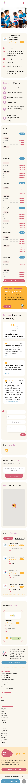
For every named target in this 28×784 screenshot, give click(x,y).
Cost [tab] (21, 30)
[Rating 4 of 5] (19, 422)
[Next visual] (24, 17)
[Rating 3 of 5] (17, 422)
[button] (14, 505)
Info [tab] (8, 30)
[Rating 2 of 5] (15, 422)
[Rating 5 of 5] (21, 422)
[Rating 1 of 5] (13, 422)
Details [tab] (15, 30)
